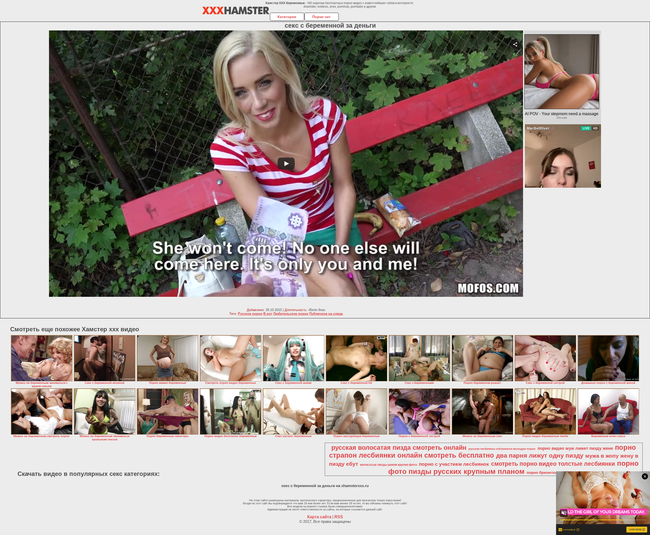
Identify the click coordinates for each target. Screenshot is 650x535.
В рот (267, 314)
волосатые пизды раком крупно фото (388, 465)
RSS (338, 517)
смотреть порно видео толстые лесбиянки (553, 463)
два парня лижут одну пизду (539, 455)
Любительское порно (290, 314)
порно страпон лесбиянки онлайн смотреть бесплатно (482, 451)
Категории (287, 17)
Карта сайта (319, 517)
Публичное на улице (326, 314)
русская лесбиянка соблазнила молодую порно (501, 448)
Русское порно (250, 314)
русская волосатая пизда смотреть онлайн (398, 447)
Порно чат (321, 17)
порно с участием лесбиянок (454, 464)
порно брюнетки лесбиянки (552, 473)
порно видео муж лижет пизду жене (575, 448)
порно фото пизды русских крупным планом (513, 467)
